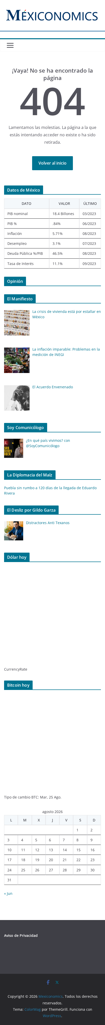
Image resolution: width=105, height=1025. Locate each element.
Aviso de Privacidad (21, 935)
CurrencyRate (15, 669)
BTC (34, 797)
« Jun (8, 893)
